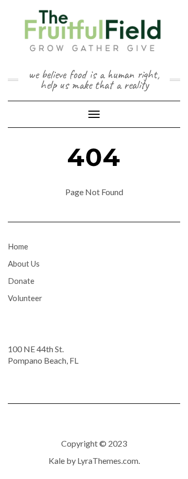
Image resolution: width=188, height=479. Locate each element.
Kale (57, 460)
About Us (24, 263)
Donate (21, 280)
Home (18, 246)
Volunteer (25, 298)
